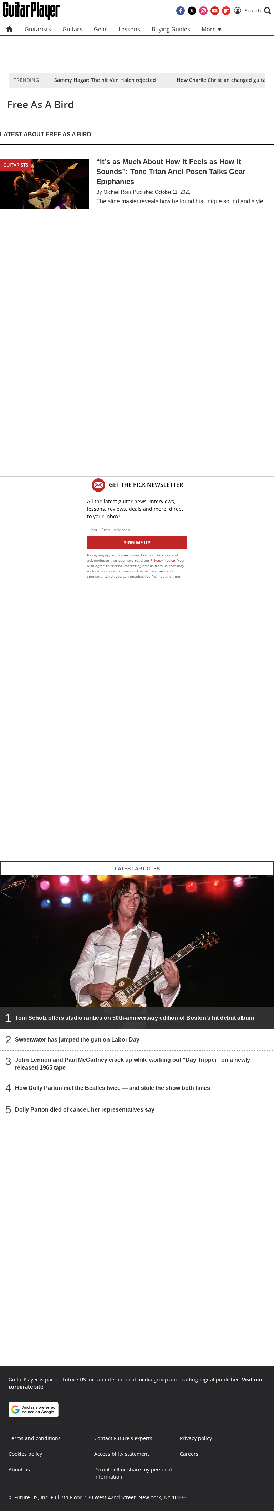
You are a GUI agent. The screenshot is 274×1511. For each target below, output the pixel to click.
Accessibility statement (121, 1453)
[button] (258, 10)
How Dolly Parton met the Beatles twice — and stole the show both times (112, 1088)
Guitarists (38, 29)
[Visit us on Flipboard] (226, 10)
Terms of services (156, 554)
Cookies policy (25, 1453)
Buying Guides (171, 29)
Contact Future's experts (123, 1438)
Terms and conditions (35, 1438)
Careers (189, 1453)
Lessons (129, 29)
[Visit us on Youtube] (214, 10)
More (209, 29)
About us (19, 1469)
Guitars (72, 29)
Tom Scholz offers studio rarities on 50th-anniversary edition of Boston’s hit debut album (134, 1017)
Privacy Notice (163, 560)
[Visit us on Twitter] (192, 10)
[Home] (9, 29)
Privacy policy (196, 1438)
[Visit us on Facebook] (180, 10)
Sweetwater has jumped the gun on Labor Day (77, 1039)
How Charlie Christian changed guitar (222, 80)
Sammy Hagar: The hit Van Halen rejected (105, 80)
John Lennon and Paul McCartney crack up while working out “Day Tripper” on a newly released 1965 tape (132, 1063)
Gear (100, 29)
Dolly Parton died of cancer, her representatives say (84, 1109)
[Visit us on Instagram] (203, 10)
